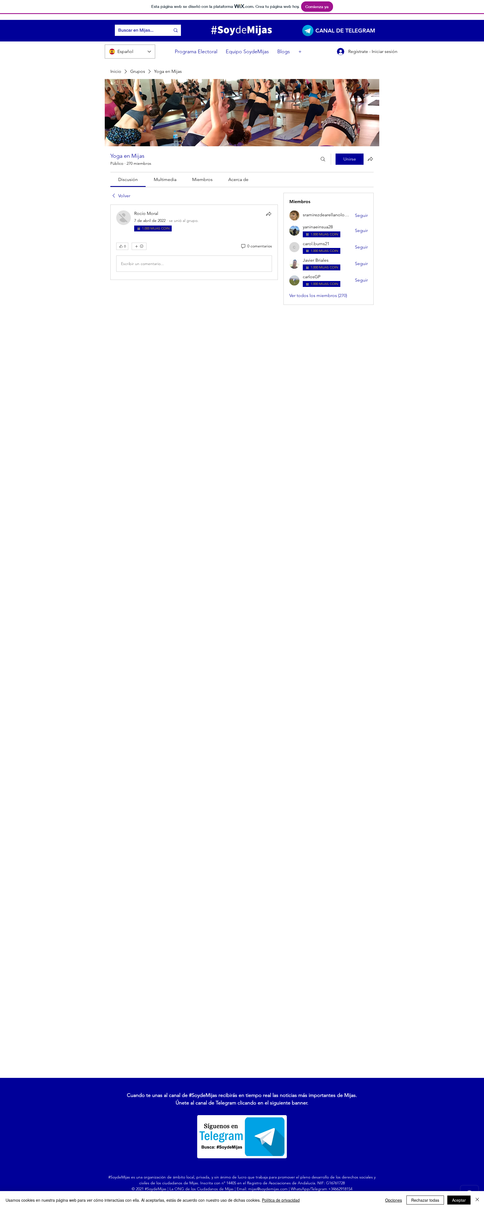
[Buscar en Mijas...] (175, 30)
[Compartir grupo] (370, 159)
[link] (128, 179)
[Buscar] (323, 159)
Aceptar (459, 1200)
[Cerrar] (477, 1200)
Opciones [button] (393, 1200)
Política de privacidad (281, 1200)
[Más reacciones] (139, 246)
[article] (194, 242)
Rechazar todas (425, 1200)
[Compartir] (268, 213)
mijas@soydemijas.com (268, 1188)
